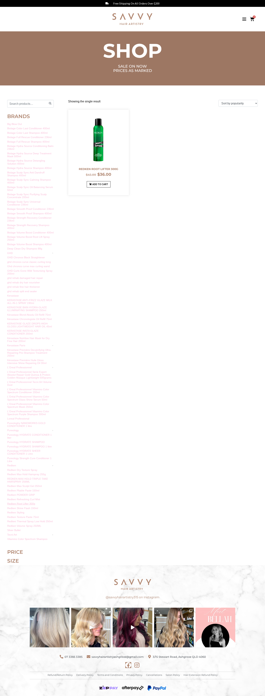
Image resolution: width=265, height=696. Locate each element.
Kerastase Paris (16, 345)
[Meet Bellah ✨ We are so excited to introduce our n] (215, 627)
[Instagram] (137, 665)
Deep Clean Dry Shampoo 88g (24, 248)
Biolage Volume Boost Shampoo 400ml (29, 244)
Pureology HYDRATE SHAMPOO (26, 442)
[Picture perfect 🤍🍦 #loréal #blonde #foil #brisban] (49, 627)
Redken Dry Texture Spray (22, 470)
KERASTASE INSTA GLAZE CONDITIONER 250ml (23, 332)
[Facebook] (128, 665)
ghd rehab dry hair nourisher (23, 282)
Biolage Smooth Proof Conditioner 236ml (30, 208)
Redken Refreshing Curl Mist (23, 499)
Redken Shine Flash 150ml (22, 508)
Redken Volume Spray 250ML (24, 525)
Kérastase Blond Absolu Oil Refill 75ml (29, 314)
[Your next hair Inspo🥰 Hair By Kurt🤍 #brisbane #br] (174, 627)
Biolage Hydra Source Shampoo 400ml (29, 168)
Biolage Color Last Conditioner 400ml (28, 128)
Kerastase (13, 295)
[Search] (50, 103)
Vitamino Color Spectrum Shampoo (27, 539)
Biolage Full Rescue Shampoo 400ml (28, 141)
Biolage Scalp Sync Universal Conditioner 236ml (23, 203)
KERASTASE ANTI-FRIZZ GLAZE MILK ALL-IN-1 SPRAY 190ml (29, 301)
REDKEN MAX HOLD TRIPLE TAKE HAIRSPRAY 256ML (27, 480)
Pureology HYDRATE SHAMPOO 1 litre (29, 446)
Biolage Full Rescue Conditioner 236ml (29, 137)
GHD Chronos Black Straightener (26, 257)
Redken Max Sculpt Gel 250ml (24, 486)
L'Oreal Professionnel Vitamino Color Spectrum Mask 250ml (28, 405)
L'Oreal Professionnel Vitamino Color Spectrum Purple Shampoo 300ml (28, 413)
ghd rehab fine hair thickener (23, 286)
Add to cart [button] (100, 184)
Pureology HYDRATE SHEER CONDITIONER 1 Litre (23, 452)
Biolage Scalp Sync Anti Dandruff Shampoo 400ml (26, 174)
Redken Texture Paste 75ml (23, 517)
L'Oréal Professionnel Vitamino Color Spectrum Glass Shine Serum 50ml (28, 398)
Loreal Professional (18, 418)
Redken (11, 465)
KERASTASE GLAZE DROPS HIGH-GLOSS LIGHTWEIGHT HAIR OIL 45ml (29, 325)
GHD (10, 253)
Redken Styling (15, 512)
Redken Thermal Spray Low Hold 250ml (30, 521)
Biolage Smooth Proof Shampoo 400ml (29, 213)
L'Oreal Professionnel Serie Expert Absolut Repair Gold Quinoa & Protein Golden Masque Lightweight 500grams (29, 374)
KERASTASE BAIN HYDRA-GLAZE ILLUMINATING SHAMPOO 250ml (27, 309)
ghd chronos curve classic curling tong (29, 261)
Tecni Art (12, 534)
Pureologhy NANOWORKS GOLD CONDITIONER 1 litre (26, 424)
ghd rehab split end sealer (22, 291)
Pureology (13, 430)
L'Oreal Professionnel (19, 367)
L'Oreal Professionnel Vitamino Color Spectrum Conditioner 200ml (28, 391)
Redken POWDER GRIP (21, 494)
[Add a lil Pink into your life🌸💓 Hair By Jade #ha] (132, 627)
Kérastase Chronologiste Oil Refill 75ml (29, 319)
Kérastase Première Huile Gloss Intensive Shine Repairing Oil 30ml (27, 361)
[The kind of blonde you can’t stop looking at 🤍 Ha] (91, 627)
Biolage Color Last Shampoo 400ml (27, 132)
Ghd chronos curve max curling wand (28, 266)
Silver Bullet (14, 530)
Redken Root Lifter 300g (21, 503)
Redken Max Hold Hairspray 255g (26, 474)
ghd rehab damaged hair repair (25, 278)
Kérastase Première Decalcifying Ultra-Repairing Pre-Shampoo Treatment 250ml (29, 352)
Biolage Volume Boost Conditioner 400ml (30, 232)
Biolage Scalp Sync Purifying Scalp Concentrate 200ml (27, 196)
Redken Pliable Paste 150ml (23, 490)
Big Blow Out (14, 124)
